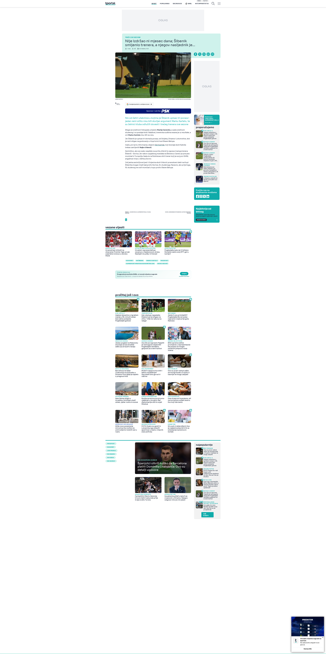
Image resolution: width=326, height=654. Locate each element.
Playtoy (205, 0)
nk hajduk (111, 461)
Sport (154, 4)
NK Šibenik (139, 260)
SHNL (190, 4)
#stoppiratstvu (202, 4)
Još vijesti (206, 515)
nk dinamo (111, 454)
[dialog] (307, 634)
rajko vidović (162, 263)
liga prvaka (111, 450)
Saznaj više (308, 649)
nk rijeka (110, 457)
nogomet (129, 260)
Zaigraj (184, 273)
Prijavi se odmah (201, 219)
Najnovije (177, 4)
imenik (199, 0)
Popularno (164, 4)
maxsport (164, 260)
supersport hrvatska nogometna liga (140, 263)
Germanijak (160, 145)
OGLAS (163, 20)
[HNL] (207, 120)
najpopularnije (204, 445)
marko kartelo (152, 260)
